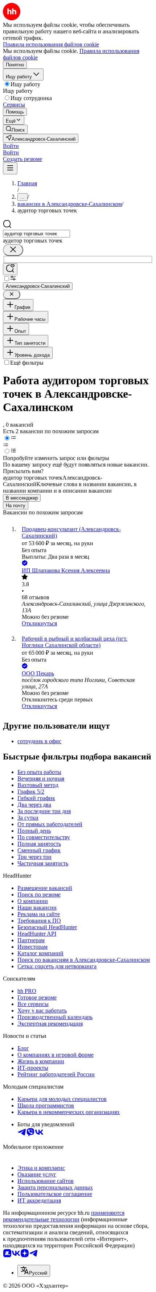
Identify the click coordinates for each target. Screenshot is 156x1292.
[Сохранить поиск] (10, 269)
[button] (11, 146)
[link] (15, 129)
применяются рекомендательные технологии (63, 1216)
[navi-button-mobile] (10, 168)
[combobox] (36, 233)
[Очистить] (13, 250)
